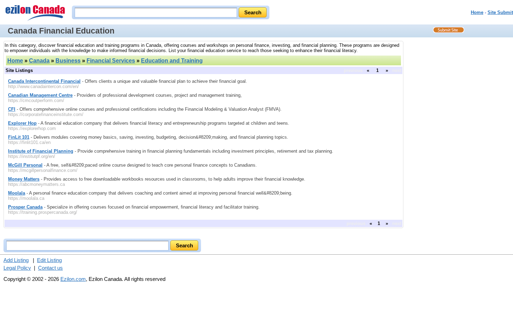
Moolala (16, 193)
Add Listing (16, 260)
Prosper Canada (25, 207)
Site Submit (500, 12)
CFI (11, 109)
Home (477, 12)
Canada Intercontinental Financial (44, 81)
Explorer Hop (22, 123)
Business (68, 61)
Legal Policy (17, 268)
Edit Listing (49, 260)
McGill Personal (25, 165)
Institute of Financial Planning (40, 151)
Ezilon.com (73, 279)
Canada (39, 61)
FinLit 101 (18, 137)
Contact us (50, 268)
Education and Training (172, 61)
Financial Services (111, 61)
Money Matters (23, 179)
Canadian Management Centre (40, 95)
